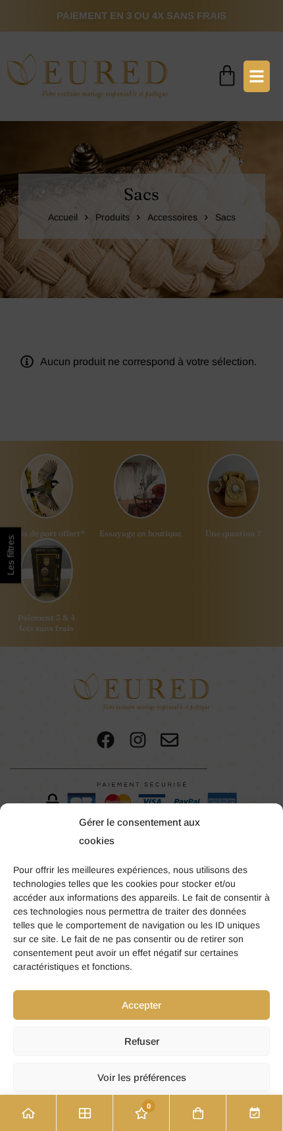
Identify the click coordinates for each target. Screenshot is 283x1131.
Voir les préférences (141, 1077)
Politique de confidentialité (142, 1112)
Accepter (141, 1005)
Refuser (141, 1041)
